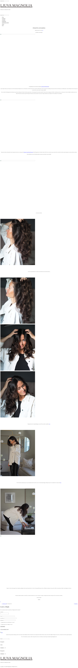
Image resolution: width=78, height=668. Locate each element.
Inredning (3, 18)
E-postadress (2, 618)
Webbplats (1, 620)
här (60, 482)
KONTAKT (4, 21)
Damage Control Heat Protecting (28, 152)
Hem (3, 17)
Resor (3, 24)
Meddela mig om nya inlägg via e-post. (7, 624)
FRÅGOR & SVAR (5, 22)
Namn (1, 616)
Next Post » (76, 603)
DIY (3, 25)
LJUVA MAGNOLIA (16, 5)
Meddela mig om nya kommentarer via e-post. (7, 622)
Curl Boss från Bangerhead (45, 86)
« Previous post (4, 603)
